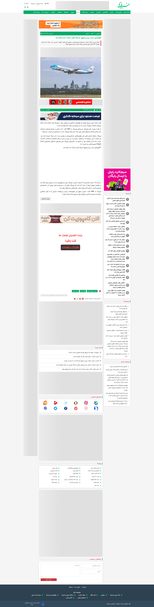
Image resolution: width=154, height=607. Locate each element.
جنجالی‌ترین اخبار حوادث (94, 471)
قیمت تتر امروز (95, 476)
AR (48, 4)
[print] (97, 110)
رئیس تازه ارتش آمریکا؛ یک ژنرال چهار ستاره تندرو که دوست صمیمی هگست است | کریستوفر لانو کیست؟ (117, 395)
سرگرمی (53, 12)
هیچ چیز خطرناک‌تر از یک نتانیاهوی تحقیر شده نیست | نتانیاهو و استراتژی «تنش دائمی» (117, 387)
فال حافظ (92, 595)
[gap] (45, 410)
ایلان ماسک (75, 291)
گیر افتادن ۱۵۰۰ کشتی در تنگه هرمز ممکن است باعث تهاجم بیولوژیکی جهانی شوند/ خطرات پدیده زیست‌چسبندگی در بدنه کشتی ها (116, 257)
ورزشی (72, 12)
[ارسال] (94, 110)
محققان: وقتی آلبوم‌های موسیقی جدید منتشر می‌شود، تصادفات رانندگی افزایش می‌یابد (116, 285)
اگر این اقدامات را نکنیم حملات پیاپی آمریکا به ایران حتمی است (116, 371)
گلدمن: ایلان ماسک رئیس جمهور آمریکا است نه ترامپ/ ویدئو (81, 361)
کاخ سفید (83, 291)
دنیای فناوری (76, 473)
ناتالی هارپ (69, 598)
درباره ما (84, 587)
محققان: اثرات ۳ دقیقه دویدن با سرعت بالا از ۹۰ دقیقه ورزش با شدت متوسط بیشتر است (115, 229)
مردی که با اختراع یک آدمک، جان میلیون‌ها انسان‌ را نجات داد (116, 265)
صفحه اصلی (127, 12)
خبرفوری (113, 604)
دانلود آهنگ (96, 482)
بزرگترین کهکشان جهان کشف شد (116, 251)
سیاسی (112, 12)
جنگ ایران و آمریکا (115, 595)
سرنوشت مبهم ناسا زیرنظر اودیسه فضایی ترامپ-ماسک (84, 352)
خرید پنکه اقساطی (74, 476)
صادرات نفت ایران (36, 595)
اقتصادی (105, 12)
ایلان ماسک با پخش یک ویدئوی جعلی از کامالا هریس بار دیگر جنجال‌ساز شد (77, 365)
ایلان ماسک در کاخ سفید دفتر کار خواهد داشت (86, 357)
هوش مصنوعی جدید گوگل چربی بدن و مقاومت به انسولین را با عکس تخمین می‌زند (115, 292)
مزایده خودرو (54, 479)
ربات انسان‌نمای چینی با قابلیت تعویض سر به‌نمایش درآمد (117, 235)
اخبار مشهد (55, 468)
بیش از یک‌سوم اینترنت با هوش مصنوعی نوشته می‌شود (116, 246)
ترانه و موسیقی (54, 471)
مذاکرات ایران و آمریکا (67, 595)
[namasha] (75, 410)
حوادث (92, 12)
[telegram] (65, 405)
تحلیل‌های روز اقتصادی (73, 468)
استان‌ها (66, 12)
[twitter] (80, 298)
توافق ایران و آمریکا (51, 595)
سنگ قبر (55, 476)
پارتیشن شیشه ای (74, 482)
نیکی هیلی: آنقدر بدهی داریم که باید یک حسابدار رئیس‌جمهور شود (80, 369)
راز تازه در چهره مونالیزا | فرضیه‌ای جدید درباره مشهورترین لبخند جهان (117, 402)
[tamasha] (55, 405)
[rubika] (75, 405)
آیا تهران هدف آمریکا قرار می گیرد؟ (118, 367)
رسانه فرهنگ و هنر (95, 468)
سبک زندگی (85, 12)
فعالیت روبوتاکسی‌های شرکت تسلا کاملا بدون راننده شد (116, 271)
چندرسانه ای (36, 12)
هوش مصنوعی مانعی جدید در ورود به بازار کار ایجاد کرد (115, 205)
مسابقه (71, 587)
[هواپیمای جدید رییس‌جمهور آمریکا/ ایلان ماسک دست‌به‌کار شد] (82, 298)
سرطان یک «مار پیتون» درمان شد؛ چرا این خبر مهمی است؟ (115, 241)
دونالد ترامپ (81, 595)
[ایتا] (45, 405)
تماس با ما (77, 587)
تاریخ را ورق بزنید (53, 474)
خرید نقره (97, 485)
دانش (78, 12)
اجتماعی (98, 12)
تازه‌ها (127, 194)
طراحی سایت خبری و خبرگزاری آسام (32, 604)
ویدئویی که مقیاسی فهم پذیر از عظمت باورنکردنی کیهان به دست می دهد (115, 277)
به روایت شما (45, 12)
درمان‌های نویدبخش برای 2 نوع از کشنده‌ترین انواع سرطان (116, 199)
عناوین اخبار (119, 12)
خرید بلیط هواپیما (95, 479)
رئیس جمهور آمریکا (92, 291)
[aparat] (86, 405)
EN (46, 4)
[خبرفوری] (119, 5)
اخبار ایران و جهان (95, 473)
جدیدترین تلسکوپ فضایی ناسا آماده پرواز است (115, 222)
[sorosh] (96, 410)
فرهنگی (60, 12)
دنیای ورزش (76, 471)
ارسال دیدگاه (49, 580)
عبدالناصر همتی (82, 598)
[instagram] (86, 410)
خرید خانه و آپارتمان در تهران (71, 479)
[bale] (96, 405)
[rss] (27, 7)
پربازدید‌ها (126, 301)
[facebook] (75, 298)
